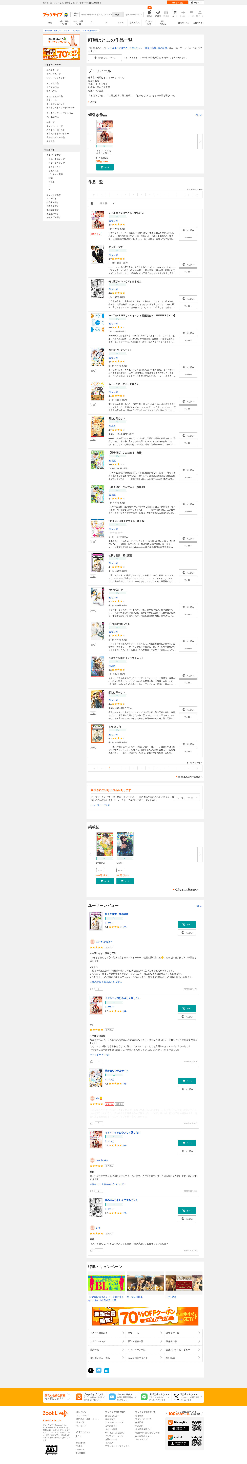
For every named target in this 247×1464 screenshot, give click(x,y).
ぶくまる (51, 141)
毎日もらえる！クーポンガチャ (61, 107)
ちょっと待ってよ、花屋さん (124, 384)
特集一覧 (51, 122)
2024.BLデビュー (104, 941)
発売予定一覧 (53, 70)
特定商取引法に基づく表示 (147, 1432)
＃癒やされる (108, 982)
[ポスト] (91, 1370)
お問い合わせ (111, 1439)
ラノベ (120, 22)
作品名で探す (53, 202)
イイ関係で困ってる (119, 623)
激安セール (52, 99)
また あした (115, 726)
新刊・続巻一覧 (54, 74)
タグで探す (52, 198)
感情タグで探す (54, 217)
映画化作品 (52, 90)
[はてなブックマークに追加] (107, 1372)
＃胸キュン (95, 1184)
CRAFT (120, 862)
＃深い (118, 982)
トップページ (82, 1415)
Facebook (80, 1452)
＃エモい (105, 1054)
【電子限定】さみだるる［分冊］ (126, 452)
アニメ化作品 (53, 83)
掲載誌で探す (53, 209)
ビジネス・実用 (56, 174)
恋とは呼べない (117, 692)
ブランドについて (143, 1418)
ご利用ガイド (198, 22)
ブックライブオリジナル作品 (60, 112)
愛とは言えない (117, 418)
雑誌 (51, 177)
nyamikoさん (102, 1160)
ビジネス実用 (149, 22)
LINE (78, 1435)
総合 (50, 22)
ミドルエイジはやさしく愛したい (124, 47)
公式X (93, 102)
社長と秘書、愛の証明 (156, 47)
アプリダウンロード (114, 1422)
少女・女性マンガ (78, 22)
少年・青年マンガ (64, 22)
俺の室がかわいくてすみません (125, 281)
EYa (98, 1227)
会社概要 (139, 1415)
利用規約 (139, 1425)
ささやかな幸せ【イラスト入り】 (126, 658)
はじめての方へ (184, 22)
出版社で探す (53, 213)
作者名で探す (53, 205)
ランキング (81, 1425)
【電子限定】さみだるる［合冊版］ (127, 486)
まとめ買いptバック (55, 103)
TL (106, 22)
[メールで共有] (98, 1372)
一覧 (197, 115)
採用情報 (139, 1422)
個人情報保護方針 (143, 1429)
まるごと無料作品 (55, 96)
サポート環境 (111, 1429)
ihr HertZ (100, 862)
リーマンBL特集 (135, 1297)
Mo (97, 1098)
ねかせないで (116, 589)
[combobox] (96, 14)
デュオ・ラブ (116, 247)
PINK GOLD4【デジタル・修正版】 (128, 521)
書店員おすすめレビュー (58, 133)
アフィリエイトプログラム (117, 1445)
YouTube (80, 1449)
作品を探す (110, 1418)
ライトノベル (55, 166)
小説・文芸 (135, 22)
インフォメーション (114, 1435)
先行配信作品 (53, 116)
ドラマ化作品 (53, 86)
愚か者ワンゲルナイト (120, 349)
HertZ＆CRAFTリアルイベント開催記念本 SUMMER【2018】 (142, 315)
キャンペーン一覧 (55, 126)
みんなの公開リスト (56, 129)
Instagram (80, 1442)
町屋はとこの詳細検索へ (190, 776)
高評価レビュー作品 (56, 137)
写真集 (52, 181)
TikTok (79, 1445)
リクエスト (110, 1442)
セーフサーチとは (101, 805)
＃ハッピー (95, 1054)
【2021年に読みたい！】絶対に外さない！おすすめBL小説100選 (106, 1298)
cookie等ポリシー (143, 1435)
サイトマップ (141, 1439)
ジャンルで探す (54, 194)
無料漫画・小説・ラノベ (87, 1418)
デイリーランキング (56, 77)
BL (92, 22)
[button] (105, 167)
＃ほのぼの (95, 982)
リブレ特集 (171, 1297)
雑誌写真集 (163, 22)
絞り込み (75, 14)
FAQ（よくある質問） (115, 1432)
